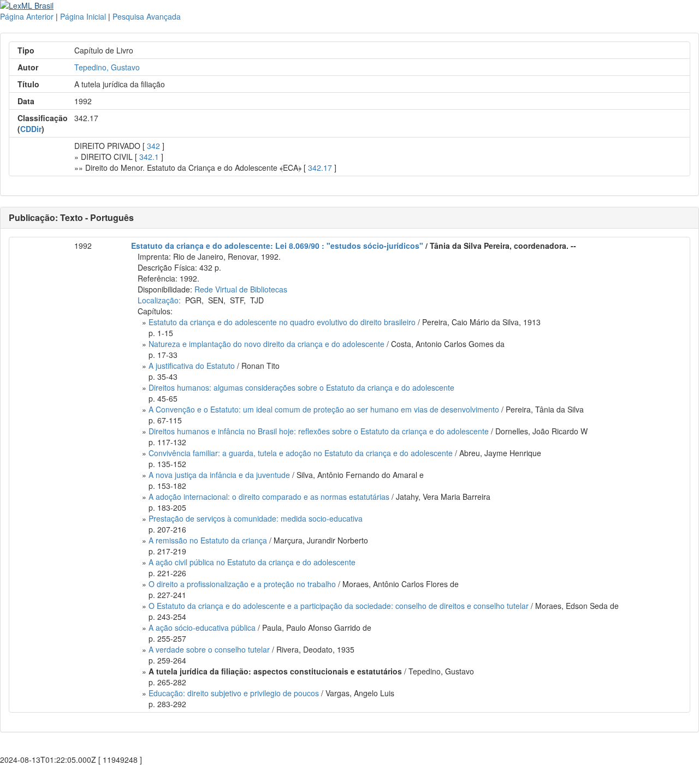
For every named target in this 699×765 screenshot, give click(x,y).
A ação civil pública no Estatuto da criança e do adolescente (252, 562)
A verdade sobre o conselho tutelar (209, 649)
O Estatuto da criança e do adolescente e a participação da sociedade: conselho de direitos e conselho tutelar (339, 605)
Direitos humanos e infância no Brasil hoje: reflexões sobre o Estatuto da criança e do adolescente (319, 431)
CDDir (31, 128)
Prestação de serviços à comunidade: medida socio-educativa (256, 518)
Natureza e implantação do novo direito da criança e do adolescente (266, 343)
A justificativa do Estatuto (192, 365)
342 (153, 145)
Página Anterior (27, 16)
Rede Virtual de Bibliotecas (240, 289)
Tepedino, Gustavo (107, 67)
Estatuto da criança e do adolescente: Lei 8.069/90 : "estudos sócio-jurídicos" (277, 245)
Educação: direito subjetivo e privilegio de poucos (234, 693)
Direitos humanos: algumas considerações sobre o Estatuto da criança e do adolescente (301, 387)
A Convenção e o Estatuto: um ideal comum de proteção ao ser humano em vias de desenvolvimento (324, 409)
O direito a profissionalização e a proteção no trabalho (242, 583)
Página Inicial (83, 16)
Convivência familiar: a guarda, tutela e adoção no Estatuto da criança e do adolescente (301, 452)
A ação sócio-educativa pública (202, 627)
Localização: (159, 300)
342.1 (149, 156)
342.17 (320, 167)
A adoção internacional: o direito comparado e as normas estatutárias (269, 496)
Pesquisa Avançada (146, 16)
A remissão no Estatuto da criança (208, 540)
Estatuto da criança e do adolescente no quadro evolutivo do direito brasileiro (282, 321)
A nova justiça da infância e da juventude (219, 474)
